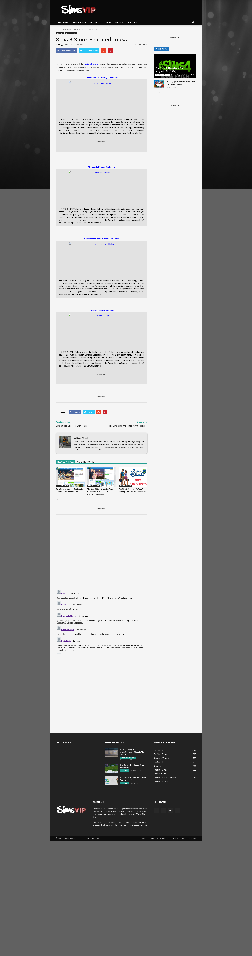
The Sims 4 (124, 770)
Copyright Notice (148, 838)
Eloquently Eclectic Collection (101, 167)
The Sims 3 (60, 33)
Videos (107, 22)
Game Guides (78, 22)
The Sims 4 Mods (161, 781)
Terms (175, 838)
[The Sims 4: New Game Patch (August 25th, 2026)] (175, 66)
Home (58, 29)
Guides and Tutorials (128, 758)
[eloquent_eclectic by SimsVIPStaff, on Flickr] (101, 187)
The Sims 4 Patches (162, 75)
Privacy (182, 838)
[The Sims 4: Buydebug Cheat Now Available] (111, 768)
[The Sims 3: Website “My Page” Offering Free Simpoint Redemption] (133, 477)
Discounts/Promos (162, 758)
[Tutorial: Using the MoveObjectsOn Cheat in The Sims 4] (111, 752)
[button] (193, 22)
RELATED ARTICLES (65, 462)
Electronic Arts (160, 773)
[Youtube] (177, 810)
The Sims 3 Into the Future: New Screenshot (128, 426)
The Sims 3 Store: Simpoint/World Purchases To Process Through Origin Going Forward (100, 491)
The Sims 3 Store (71, 33)
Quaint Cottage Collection (102, 310)
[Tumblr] (163, 810)
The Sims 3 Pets (160, 770)
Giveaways (158, 766)
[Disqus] (101, 554)
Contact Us (192, 838)
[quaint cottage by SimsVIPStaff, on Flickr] (101, 330)
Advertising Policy (163, 838)
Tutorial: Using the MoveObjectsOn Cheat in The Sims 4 (132, 752)
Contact (132, 22)
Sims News (63, 22)
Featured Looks (91, 64)
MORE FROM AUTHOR (86, 462)
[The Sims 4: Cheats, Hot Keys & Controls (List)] (111, 780)
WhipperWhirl (63, 45)
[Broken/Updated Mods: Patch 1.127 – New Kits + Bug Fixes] (159, 84)
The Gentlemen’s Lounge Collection (101, 77)
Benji (173, 75)
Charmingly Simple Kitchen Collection (101, 239)
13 (146, 45)
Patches (94, 22)
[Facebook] (156, 810)
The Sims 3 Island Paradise (165, 777)
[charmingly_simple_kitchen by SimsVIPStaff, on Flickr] (101, 258)
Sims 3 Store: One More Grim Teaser (71, 426)
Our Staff (120, 22)
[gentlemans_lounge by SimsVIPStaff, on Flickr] (101, 97)
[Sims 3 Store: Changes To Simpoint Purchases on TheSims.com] (70, 477)
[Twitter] (170, 810)
